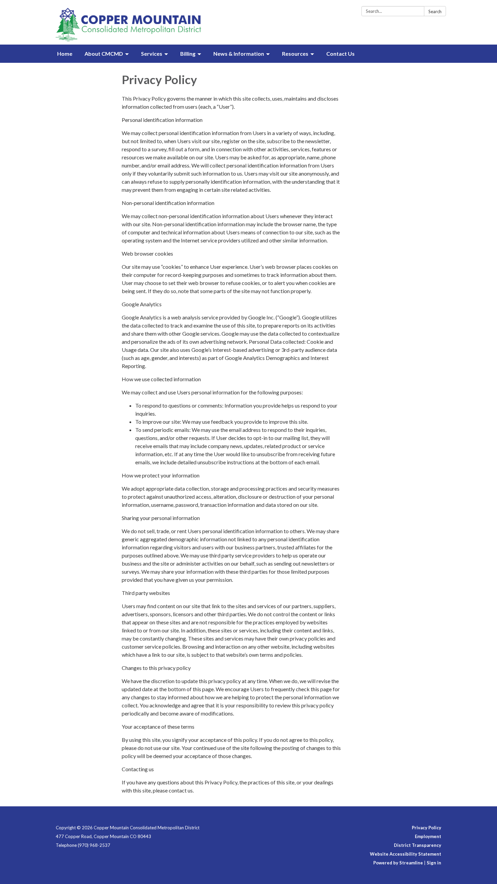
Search (435, 11)
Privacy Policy (426, 827)
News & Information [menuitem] (238, 53)
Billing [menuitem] (187, 53)
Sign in (434, 862)
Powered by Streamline (398, 862)
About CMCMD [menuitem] (104, 53)
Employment (428, 836)
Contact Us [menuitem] (340, 53)
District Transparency (417, 845)
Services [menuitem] (151, 53)
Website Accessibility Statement (405, 854)
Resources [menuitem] (295, 53)
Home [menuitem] (64, 53)
